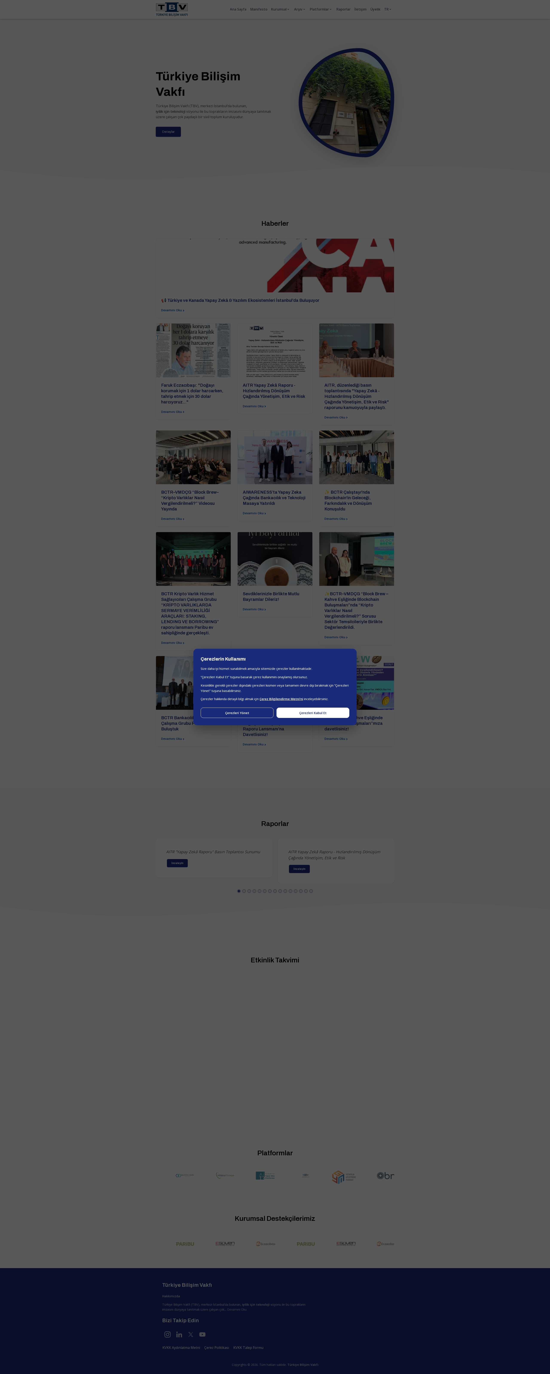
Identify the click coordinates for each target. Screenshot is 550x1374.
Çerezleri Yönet (237, 713)
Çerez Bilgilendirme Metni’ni (281, 699)
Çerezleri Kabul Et (313, 713)
